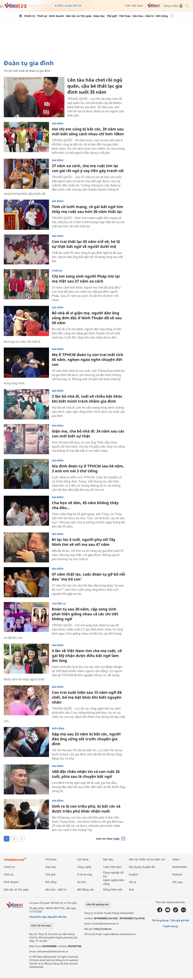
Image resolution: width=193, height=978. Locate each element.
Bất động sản (85, 889)
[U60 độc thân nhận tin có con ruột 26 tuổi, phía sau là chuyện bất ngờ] (26, 779)
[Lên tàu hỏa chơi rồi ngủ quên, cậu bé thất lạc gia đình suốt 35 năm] (34, 97)
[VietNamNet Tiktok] (175, 911)
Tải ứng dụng (160, 920)
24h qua (177, 882)
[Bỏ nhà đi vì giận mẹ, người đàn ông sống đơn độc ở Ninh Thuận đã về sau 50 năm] (26, 321)
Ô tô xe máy (84, 874)
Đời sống (162, 16)
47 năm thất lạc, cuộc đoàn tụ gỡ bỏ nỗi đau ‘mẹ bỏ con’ (88, 577)
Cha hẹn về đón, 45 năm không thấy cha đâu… (85, 505)
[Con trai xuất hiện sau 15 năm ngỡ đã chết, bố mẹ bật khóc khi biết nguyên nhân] (26, 700)
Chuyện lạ (59, 603)
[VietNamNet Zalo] (183, 911)
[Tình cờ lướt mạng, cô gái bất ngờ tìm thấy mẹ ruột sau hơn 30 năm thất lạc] (26, 215)
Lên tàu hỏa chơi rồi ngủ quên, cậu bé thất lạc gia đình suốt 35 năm (94, 86)
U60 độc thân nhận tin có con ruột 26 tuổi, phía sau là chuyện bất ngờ (86, 774)
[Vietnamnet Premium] (15, 861)
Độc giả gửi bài (180, 920)
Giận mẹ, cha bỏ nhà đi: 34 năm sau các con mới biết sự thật (88, 434)
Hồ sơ (132, 882)
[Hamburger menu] (172, 16)
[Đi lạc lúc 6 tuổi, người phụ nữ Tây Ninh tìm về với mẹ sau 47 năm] (26, 547)
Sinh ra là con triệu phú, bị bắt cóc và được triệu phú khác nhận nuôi (86, 809)
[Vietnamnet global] (153, 7)
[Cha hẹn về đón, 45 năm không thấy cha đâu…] (26, 511)
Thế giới (112, 16)
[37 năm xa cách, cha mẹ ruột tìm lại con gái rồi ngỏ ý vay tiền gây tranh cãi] (26, 174)
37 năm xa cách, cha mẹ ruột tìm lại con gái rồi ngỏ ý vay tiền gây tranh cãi (88, 168)
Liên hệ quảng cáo (97, 904)
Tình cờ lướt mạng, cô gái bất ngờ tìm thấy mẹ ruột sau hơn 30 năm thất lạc (87, 209)
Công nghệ (84, 867)
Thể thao (125, 16)
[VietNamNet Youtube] (167, 911)
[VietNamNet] (20, 16)
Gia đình (58, 123)
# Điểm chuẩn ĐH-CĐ (68, 5)
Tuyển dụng (170, 926)
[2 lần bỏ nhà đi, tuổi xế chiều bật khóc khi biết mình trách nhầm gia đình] (26, 404)
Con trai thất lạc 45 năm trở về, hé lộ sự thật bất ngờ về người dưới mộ (86, 244)
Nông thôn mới (112, 889)
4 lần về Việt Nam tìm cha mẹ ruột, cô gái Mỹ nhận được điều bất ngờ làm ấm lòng (87, 655)
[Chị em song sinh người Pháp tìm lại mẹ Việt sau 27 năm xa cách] (26, 284)
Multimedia (179, 867)
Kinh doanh (56, 16)
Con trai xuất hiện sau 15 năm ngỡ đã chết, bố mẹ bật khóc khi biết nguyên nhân (87, 697)
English (133, 874)
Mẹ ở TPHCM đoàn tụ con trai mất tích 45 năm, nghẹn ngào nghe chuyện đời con (87, 359)
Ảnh (131, 889)
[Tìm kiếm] (187, 5)
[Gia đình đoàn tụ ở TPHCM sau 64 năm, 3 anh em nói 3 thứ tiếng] (26, 474)
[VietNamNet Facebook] (159, 911)
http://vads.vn (103, 929)
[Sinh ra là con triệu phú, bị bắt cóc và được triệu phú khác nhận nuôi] (26, 814)
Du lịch (81, 882)
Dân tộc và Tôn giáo (79, 16)
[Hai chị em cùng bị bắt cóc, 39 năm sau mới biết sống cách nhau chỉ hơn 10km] (26, 137)
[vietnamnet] (15, 7)
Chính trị (29, 16)
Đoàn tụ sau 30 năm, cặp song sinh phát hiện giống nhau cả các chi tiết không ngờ (85, 614)
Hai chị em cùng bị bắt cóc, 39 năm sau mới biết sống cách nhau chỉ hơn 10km (88, 131)
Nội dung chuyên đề (142, 867)
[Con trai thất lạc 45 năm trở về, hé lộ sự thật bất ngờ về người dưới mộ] (26, 249)
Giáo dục (99, 16)
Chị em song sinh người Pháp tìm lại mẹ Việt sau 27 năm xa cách (86, 279)
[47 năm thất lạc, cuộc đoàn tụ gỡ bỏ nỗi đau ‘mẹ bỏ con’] (26, 582)
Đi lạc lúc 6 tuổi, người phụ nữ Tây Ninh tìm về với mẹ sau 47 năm (83, 542)
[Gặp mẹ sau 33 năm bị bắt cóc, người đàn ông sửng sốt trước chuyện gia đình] (26, 742)
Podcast (177, 874)
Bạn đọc (108, 859)
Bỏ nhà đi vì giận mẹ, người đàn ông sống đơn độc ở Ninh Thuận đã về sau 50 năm (87, 317)
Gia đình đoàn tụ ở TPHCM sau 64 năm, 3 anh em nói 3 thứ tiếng (88, 468)
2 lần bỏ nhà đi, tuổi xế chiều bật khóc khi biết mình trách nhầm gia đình (87, 399)
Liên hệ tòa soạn (41, 925)
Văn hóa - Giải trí (143, 16)
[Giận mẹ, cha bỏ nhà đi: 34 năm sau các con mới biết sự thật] (26, 439)
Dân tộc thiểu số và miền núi (147, 859)
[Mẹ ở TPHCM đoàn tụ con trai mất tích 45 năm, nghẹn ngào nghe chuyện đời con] (26, 363)
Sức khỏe (83, 859)
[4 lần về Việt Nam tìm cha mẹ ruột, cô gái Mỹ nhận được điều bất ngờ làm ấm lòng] (26, 659)
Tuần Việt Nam (133, 5)
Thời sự (42, 16)
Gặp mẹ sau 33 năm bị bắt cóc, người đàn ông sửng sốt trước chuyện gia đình (86, 738)
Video (175, 859)
